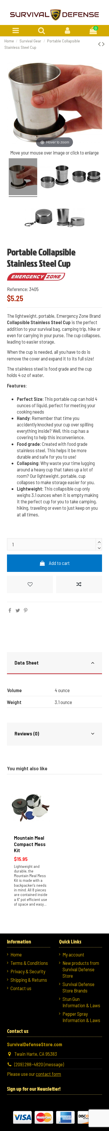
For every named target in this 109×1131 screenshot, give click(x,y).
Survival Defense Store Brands (78, 987)
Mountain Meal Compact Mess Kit (30, 843)
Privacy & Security (27, 971)
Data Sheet (27, 662)
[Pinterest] (25, 610)
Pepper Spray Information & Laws (81, 1017)
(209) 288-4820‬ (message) (39, 1064)
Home (16, 954)
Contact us (20, 988)
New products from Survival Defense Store (80, 969)
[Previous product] (100, 43)
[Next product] (103, 43)
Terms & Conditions (29, 963)
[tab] (54, 663)
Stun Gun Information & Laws (81, 1002)
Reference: (17, 289)
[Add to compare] (79, 584)
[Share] (9, 610)
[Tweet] (17, 610)
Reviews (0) (27, 733)
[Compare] (45, 804)
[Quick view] (45, 815)
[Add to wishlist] (30, 584)
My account (73, 954)
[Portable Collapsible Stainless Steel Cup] (23, 177)
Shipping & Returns (28, 980)
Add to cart (59, 563)
